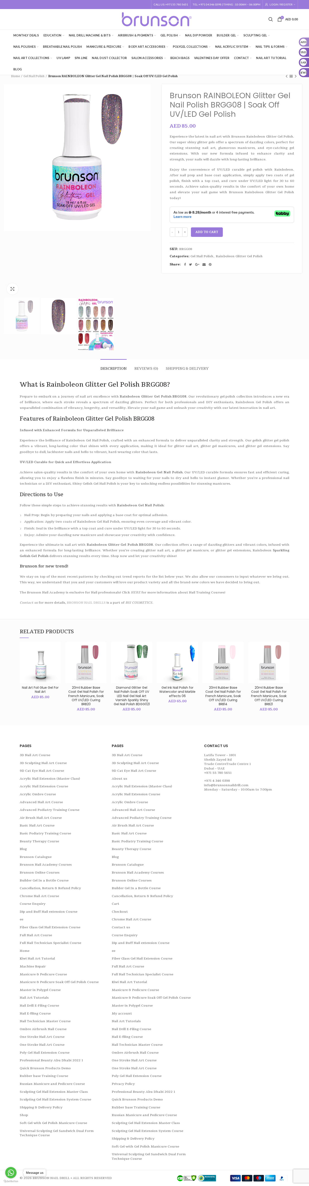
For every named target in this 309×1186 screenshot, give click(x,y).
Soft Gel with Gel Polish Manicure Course (53, 1123)
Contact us (29, 602)
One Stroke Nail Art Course (42, 1037)
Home (15, 76)
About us (119, 778)
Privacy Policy (123, 1084)
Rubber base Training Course (44, 1076)
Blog (23, 849)
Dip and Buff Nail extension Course (48, 912)
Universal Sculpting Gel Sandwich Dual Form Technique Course (57, 1133)
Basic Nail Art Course (37, 825)
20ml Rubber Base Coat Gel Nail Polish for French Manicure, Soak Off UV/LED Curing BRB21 (269, 696)
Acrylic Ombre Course (38, 794)
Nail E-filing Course (35, 1013)
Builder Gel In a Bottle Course (44, 880)
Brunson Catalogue (36, 857)
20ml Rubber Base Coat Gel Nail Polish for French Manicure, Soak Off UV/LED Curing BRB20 (86, 696)
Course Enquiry (32, 904)
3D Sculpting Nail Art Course (43, 763)
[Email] (204, 264)
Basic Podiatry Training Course (45, 833)
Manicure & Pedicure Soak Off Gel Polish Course (59, 982)
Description (113, 368)
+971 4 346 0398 (217, 781)
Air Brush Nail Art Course (41, 818)
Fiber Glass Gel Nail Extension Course (50, 927)
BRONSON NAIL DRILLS (86, 602)
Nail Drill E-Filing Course (39, 1005)
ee (21, 919)
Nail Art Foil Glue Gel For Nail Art (40, 690)
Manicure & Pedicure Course (43, 974)
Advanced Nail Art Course (41, 802)
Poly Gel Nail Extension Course (44, 1052)
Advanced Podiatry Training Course (49, 810)
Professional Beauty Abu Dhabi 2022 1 (51, 1060)
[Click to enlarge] (12, 289)
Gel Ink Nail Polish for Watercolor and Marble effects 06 (177, 692)
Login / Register (281, 4)
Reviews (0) (146, 368)
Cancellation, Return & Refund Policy (50, 888)
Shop (24, 1115)
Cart (115, 904)
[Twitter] (191, 264)
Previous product (286, 76)
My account (122, 1013)
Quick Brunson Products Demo (45, 1068)
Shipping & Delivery (187, 368)
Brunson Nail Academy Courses (46, 864)
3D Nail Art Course (35, 755)
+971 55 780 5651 (218, 773)
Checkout (120, 912)
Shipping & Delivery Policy (41, 1107)
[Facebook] (185, 264)
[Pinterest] (210, 264)
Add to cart (206, 232)
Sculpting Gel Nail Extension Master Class (54, 1092)
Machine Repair (33, 966)
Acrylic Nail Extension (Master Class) (50, 778)
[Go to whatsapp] (11, 1172)
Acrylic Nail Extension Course (44, 786)
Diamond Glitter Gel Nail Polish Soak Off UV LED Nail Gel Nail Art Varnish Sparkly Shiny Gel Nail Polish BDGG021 (132, 696)
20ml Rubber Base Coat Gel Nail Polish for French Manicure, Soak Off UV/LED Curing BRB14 (223, 696)
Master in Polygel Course (40, 990)
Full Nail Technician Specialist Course (50, 943)
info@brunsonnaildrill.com (226, 785)
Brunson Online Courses (39, 872)
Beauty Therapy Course (39, 841)
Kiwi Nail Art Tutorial (37, 958)
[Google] (197, 264)
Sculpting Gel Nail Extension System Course (55, 1099)
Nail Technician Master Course (45, 1021)
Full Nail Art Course (36, 935)
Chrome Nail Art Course (39, 896)
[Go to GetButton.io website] (11, 1181)
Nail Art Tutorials (34, 997)
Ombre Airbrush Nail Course (43, 1029)
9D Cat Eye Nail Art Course (42, 771)
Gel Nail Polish (34, 76)
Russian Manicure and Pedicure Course (52, 1084)
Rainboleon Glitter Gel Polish (239, 256)
